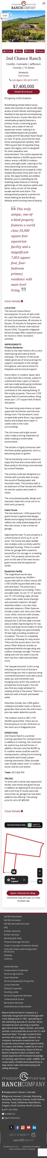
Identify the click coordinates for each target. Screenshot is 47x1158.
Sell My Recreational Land (16, 923)
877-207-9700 (10, 1109)
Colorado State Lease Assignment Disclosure (20, 950)
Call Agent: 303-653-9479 (24, 80)
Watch (30, 51)
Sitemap (8, 955)
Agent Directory (12, 1117)
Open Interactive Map (23, 893)
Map (19, 51)
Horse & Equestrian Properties (19, 981)
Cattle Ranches (11, 966)
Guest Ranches (11, 977)
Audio (41, 51)
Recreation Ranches (13, 1003)
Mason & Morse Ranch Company (22, 1149)
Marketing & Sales (13, 938)
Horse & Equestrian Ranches (18, 995)
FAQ (6, 927)
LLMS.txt (8, 959)
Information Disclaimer (31, 1146)
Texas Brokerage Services (16, 942)
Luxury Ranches (11, 984)
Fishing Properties (13, 988)
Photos (8, 51)
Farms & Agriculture (13, 974)
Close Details (13, 301)
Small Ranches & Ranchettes (17, 1006)
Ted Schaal (23, 75)
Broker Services (11, 934)
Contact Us (10, 1113)
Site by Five (14, 1146)
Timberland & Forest (14, 999)
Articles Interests (12, 931)
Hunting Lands (11, 992)
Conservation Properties (16, 970)
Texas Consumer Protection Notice (21, 945)
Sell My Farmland (12, 920)
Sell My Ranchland (13, 916)
